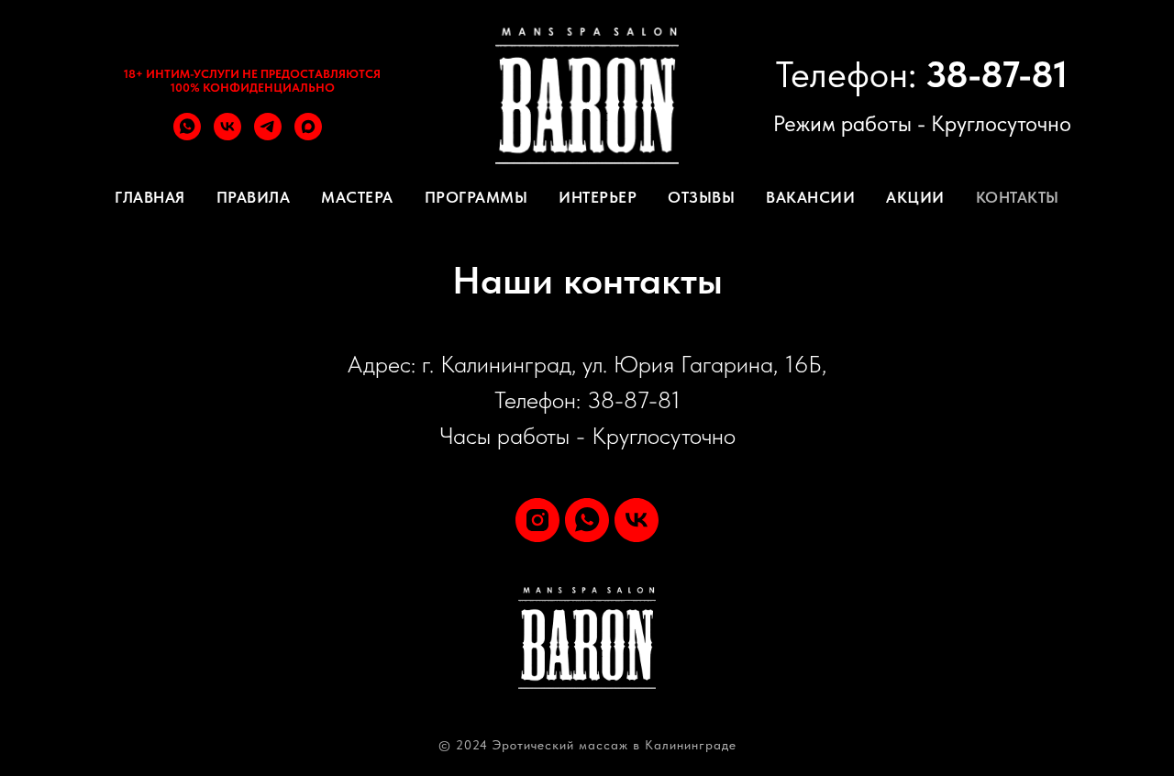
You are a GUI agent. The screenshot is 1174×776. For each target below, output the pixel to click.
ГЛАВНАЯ (150, 197)
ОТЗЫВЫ (701, 197)
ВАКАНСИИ (810, 197)
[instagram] (537, 520)
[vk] (227, 135)
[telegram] (268, 135)
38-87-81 (996, 74)
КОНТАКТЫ (1017, 197)
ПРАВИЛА (253, 197)
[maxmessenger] (308, 135)
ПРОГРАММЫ (476, 197)
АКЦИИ (915, 197)
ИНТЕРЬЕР (598, 197)
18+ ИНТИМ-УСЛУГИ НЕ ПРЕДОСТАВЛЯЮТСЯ (252, 74)
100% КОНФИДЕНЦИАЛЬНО (253, 87)
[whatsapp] (187, 135)
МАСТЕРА (357, 197)
